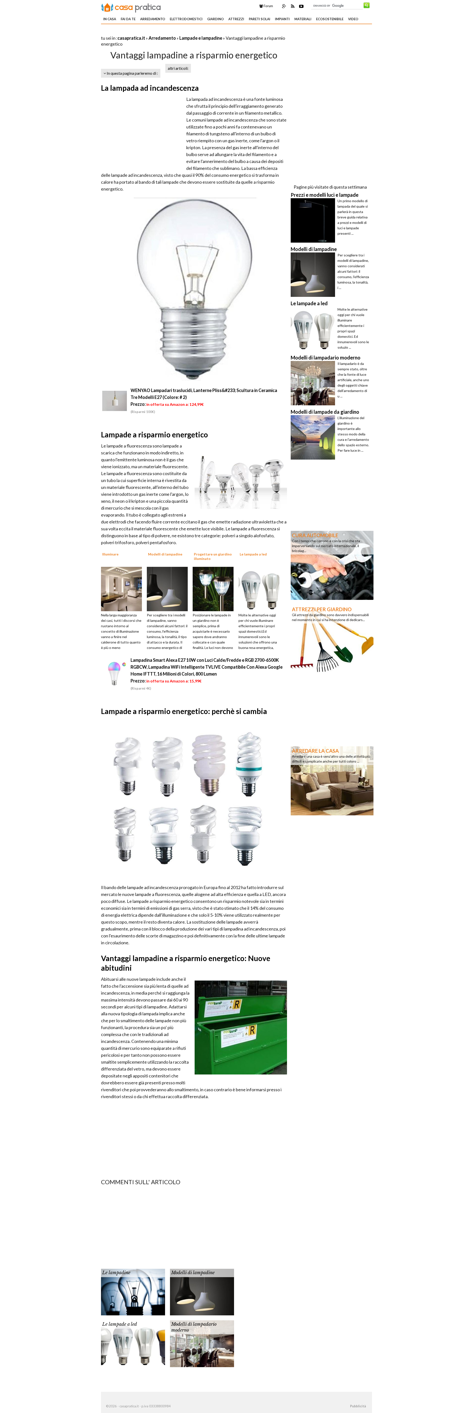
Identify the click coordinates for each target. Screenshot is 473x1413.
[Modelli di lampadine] (169, 588)
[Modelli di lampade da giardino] (314, 437)
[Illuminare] (123, 588)
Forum (268, 6)
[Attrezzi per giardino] (332, 639)
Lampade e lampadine (200, 38)
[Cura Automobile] (332, 565)
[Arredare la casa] (332, 780)
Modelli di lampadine (193, 1272)
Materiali (302, 19)
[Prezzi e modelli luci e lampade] (314, 220)
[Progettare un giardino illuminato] (215, 588)
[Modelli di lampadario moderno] (202, 1343)
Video (353, 19)
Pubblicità (358, 1406)
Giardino (215, 19)
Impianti (282, 19)
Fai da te (128, 19)
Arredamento (152, 19)
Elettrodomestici (186, 19)
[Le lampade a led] (260, 588)
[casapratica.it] (131, 7)
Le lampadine (116, 1272)
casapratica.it (131, 38)
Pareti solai (259, 19)
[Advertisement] (158, 32)
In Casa (109, 19)
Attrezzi (236, 19)
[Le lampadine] (133, 1291)
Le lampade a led (119, 1324)
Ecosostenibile (329, 19)
